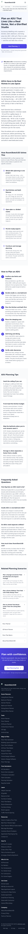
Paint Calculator (6, 777)
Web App (5, 928)
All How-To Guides (6, 844)
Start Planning (13, 46)
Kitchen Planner (6, 703)
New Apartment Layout (8, 889)
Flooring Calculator (6, 780)
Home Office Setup (6, 903)
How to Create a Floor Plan (9, 820)
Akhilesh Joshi (21, 924)
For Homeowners (6, 868)
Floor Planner (5, 721)
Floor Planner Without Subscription (11, 825)
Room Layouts (5, 810)
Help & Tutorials (6, 790)
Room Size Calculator (7, 772)
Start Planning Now (13, 668)
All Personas (4, 862)
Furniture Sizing (6, 807)
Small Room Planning (7, 897)
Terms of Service (6, 916)
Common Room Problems (8, 831)
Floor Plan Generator (7, 740)
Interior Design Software (8, 759)
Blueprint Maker (6, 751)
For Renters (4, 865)
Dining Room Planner (7, 708)
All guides (4, 793)
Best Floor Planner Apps (8, 823)
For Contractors (6, 873)
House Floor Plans (6, 753)
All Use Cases (5, 884)
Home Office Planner (7, 711)
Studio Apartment (6, 895)
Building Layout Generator (9, 742)
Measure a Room (6, 847)
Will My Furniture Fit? (7, 886)
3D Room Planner (6, 724)
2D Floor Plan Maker (7, 748)
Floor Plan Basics (6, 801)
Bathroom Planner (6, 705)
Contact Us (4, 837)
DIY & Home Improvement (19, 6)
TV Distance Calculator (7, 775)
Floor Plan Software (7, 745)
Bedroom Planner (6, 700)
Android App (5, 732)
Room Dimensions (6, 804)
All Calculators (5, 769)
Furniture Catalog (6, 799)
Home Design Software (8, 756)
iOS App (3, 729)
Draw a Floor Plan (6, 849)
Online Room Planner (7, 727)
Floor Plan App (5, 762)
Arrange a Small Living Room (9, 855)
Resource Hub (5, 796)
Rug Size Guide (5, 783)
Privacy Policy (5, 913)
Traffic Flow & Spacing (7, 813)
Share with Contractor (7, 900)
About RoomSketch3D (7, 910)
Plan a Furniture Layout (8, 852)
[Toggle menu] (25, 2)
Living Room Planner (7, 697)
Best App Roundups (7, 828)
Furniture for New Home (8, 892)
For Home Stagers (6, 876)
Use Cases (7, 6)
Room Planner (5, 718)
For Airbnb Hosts (6, 871)
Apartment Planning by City (9, 834)
